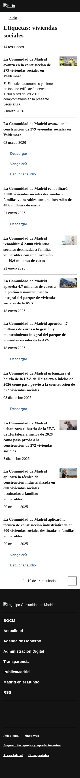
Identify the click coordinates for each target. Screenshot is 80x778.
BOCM (9, 620)
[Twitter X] (35, 708)
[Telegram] (48, 720)
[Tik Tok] (22, 720)
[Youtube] (48, 708)
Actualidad (13, 631)
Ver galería (18, 164)
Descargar (18, 154)
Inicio (13, 18)
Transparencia (16, 661)
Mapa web (32, 735)
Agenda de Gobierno (22, 641)
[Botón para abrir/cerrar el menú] (74, 6)
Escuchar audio (23, 174)
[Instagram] (22, 708)
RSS (7, 692)
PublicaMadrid (16, 672)
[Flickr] (35, 720)
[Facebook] (9, 708)
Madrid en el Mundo (21, 682)
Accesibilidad (13, 755)
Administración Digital (23, 651)
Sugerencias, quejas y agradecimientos (32, 745)
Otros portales (38, 755)
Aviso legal (11, 735)
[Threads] (61, 720)
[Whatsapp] (9, 720)
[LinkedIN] (61, 708)
